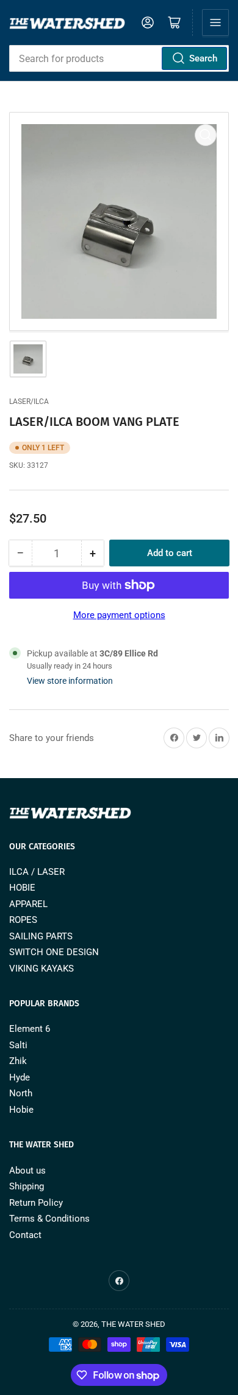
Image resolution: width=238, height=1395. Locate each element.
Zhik (18, 1061)
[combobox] (119, 58)
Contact (25, 1235)
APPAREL (28, 904)
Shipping (26, 1186)
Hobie (21, 1109)
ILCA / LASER (37, 871)
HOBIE (22, 887)
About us (27, 1170)
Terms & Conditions (49, 1218)
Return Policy (36, 1202)
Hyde (19, 1077)
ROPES (23, 919)
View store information (70, 681)
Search (203, 58)
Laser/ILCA (29, 401)
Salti (18, 1045)
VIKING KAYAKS (41, 968)
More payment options (119, 615)
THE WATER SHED (133, 1324)
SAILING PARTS (41, 936)
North (20, 1093)
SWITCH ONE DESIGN (54, 952)
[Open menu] (215, 22)
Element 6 (29, 1028)
